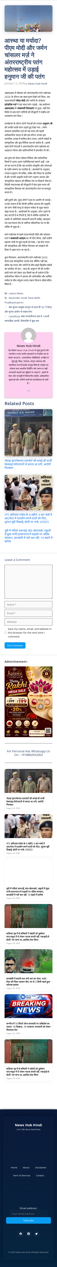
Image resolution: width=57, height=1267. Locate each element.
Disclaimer (40, 1167)
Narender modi (18, 298)
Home (14, 1167)
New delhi (34, 298)
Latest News (16, 293)
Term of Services (21, 1175)
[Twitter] (36, 1234)
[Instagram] (29, 1234)
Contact (40, 1175)
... (28, 389)
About (26, 1167)
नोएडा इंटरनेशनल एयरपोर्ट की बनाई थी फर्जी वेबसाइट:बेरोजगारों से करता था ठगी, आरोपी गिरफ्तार (28, 464)
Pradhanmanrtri (14, 302)
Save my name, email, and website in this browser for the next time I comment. (29, 632)
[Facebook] (21, 1234)
